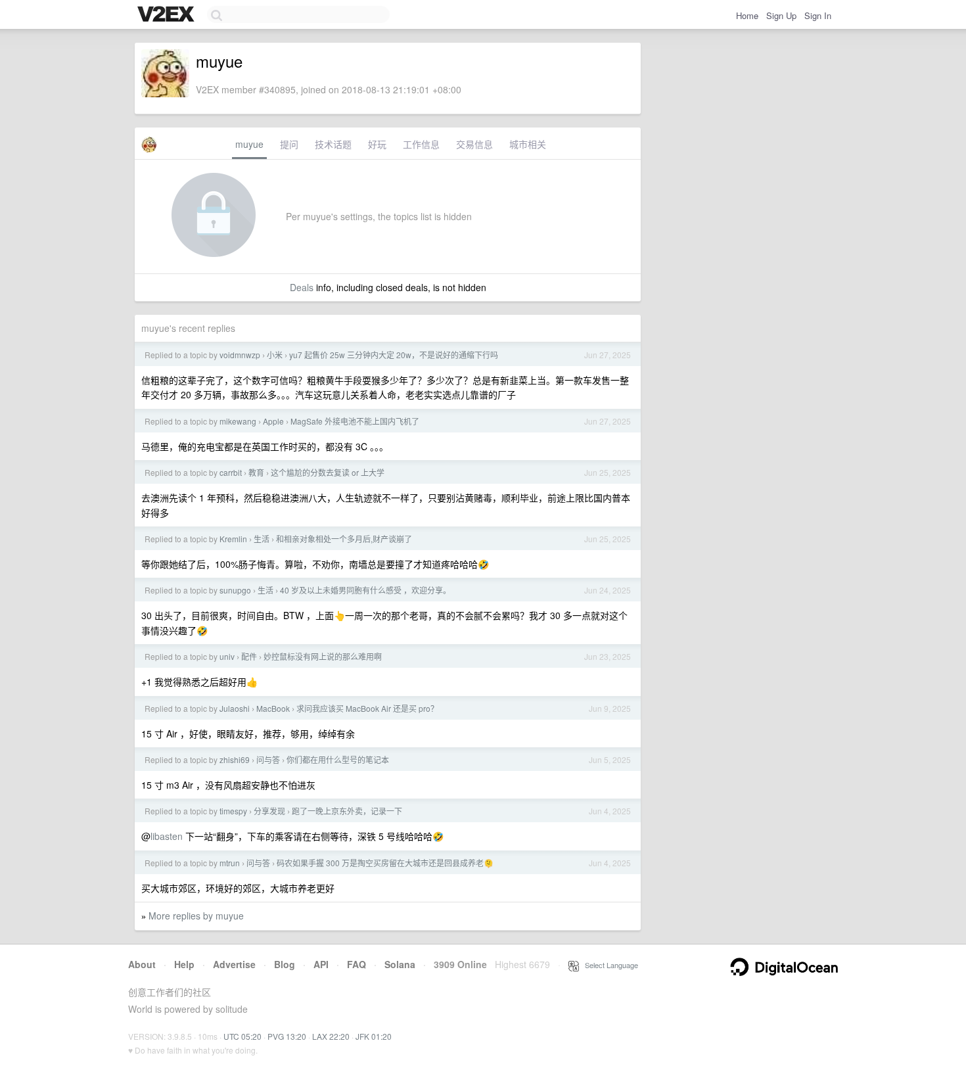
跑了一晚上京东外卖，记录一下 (347, 810)
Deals (301, 287)
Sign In (817, 15)
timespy (233, 810)
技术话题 (333, 144)
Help (184, 964)
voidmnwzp (239, 354)
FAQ (356, 964)
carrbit (230, 472)
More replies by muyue (196, 915)
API (321, 964)
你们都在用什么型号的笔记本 (338, 759)
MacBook (273, 708)
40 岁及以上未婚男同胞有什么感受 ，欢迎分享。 (365, 589)
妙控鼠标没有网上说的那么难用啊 (323, 656)
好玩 (377, 144)
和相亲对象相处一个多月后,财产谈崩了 (344, 538)
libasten (166, 836)
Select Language (608, 965)
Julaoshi (234, 708)
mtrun (229, 862)
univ (227, 656)
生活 (261, 538)
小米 (275, 354)
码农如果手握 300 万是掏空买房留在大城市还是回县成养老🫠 (385, 862)
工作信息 (421, 144)
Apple (273, 421)
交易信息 (474, 144)
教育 (256, 472)
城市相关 (527, 144)
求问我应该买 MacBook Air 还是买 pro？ (367, 708)
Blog (284, 964)
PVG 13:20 (286, 1036)
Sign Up (781, 15)
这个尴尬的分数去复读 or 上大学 (327, 472)
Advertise (234, 964)
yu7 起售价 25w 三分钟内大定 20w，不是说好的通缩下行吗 (393, 354)
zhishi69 (234, 759)
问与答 (268, 759)
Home (747, 15)
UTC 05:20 (242, 1036)
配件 (249, 656)
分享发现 (269, 810)
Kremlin (233, 538)
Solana (399, 964)
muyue (249, 144)
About (142, 964)
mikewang (237, 421)
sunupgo (235, 589)
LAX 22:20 (331, 1036)
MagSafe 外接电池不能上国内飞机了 (354, 421)
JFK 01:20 (374, 1036)
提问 (289, 144)
